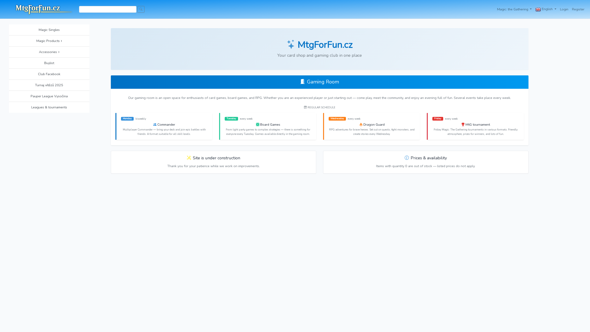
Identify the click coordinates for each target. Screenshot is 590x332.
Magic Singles (49, 29)
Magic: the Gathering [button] (513, 9)
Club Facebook (49, 74)
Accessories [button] (49, 52)
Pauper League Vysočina (49, 96)
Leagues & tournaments (49, 107)
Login (564, 9)
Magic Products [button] (49, 41)
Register (578, 9)
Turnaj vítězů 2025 (49, 85)
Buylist (49, 63)
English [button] (547, 9)
